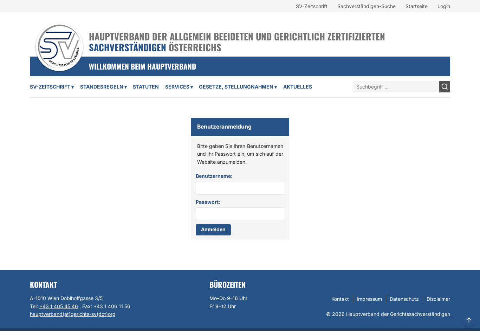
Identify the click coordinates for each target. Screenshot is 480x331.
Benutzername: (214, 176)
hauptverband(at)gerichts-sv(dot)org (73, 314)
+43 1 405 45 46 (58, 306)
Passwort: (208, 202)
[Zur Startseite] (59, 37)
